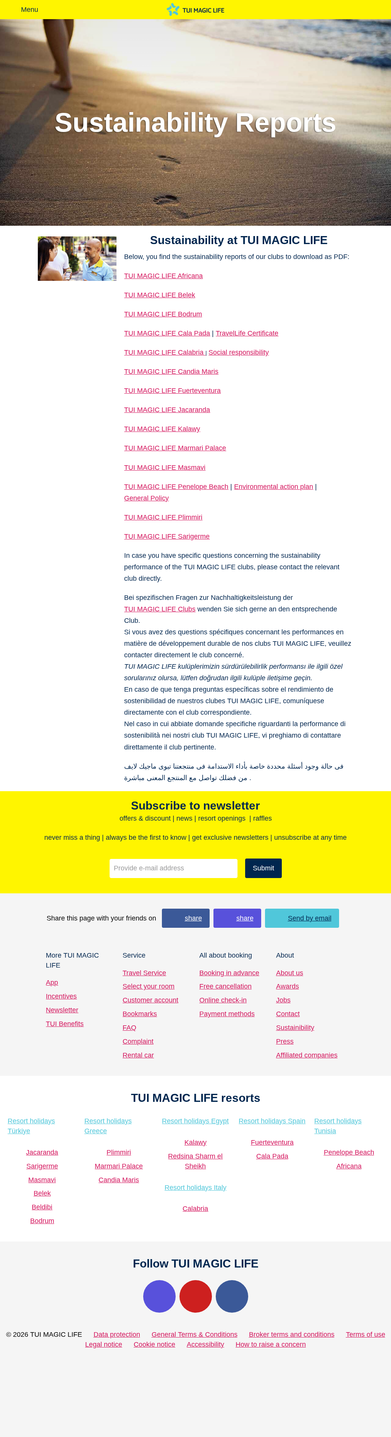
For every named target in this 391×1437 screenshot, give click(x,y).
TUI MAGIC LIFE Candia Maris (171, 371)
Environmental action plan (273, 486)
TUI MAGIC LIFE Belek (159, 295)
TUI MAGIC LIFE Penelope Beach (176, 486)
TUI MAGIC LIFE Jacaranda (167, 410)
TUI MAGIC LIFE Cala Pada (167, 333)
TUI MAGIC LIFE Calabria (164, 352)
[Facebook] (232, 1296)
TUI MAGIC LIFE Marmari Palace (175, 448)
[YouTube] (195, 1296)
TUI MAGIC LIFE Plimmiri (163, 517)
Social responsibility (238, 352)
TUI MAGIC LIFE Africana (163, 276)
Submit (263, 868)
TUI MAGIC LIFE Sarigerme (167, 536)
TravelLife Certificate (247, 333)
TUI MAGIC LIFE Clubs (160, 609)
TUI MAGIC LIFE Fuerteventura (172, 390)
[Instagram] (159, 1296)
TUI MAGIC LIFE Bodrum (163, 314)
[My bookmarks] (305, 9)
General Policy (146, 498)
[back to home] (195, 9)
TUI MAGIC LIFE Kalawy (162, 429)
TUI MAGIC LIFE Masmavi (164, 467)
